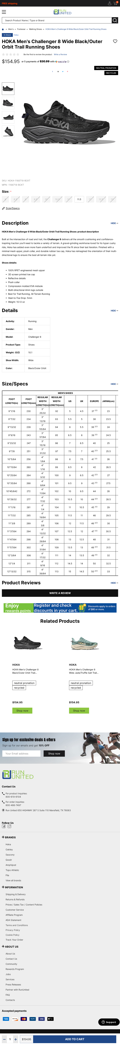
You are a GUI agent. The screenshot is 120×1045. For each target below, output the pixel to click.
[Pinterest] (67, 71)
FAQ (8, 994)
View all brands (13, 880)
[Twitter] (63, 71)
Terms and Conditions (62, 925)
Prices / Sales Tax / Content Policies (24, 904)
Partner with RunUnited (17, 989)
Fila (7, 875)
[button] (45, 61)
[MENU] (4, 12)
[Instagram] (9, 826)
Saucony (10, 854)
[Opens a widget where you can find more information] (109, 1022)
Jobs (8, 974)
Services (10, 979)
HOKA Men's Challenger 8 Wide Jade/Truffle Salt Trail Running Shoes (83, 671)
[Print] (58, 71)
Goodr (9, 859)
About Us (10, 953)
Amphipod (11, 865)
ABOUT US (11, 946)
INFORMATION (14, 887)
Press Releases (13, 984)
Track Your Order (14, 939)
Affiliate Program (14, 915)
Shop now (22, 710)
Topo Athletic (12, 870)
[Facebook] (52, 71)
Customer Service (15, 909)
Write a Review (60, 54)
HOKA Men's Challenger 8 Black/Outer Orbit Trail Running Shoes (25, 671)
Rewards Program (15, 969)
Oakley (9, 849)
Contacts (10, 1000)
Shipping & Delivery (16, 894)
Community (11, 964)
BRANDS (10, 837)
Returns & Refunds (15, 899)
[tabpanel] (84, 671)
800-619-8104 (13, 796)
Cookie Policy (62, 935)
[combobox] (57, 20)
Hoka (16, 35)
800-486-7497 (13, 805)
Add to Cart (74, 1039)
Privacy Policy (62, 930)
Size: (7, 192)
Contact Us (11, 958)
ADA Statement (13, 920)
